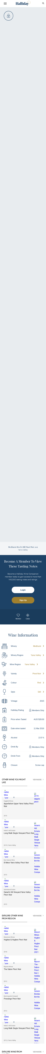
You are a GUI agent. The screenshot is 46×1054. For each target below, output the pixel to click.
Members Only (37, 711)
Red (39, 683)
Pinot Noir (37, 674)
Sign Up (23, 600)
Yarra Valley (36, 655)
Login (23, 590)
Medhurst (37, 646)
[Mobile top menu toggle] (5, 4)
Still (39, 692)
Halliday (22, 3)
